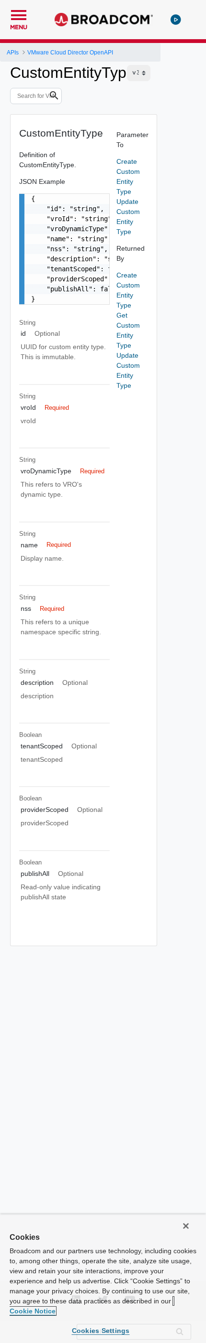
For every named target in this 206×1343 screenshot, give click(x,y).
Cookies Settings (101, 1330)
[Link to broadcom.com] (104, 19)
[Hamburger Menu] (18, 14)
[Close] (186, 1226)
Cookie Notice (33, 1311)
